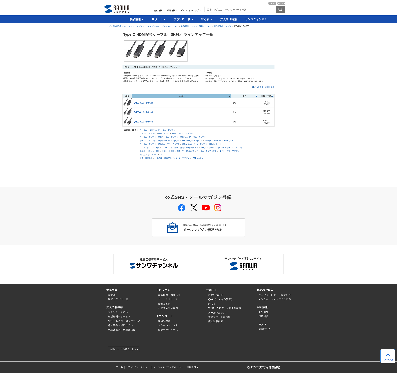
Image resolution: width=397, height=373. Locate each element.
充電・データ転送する (189, 148)
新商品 (112, 295)
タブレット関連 (168, 151)
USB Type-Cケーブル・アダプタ (162, 130)
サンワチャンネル (256, 19)
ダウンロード (182, 19)
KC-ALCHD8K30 (144, 112)
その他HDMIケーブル (213, 141)
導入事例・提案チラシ (120, 325)
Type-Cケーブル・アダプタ (182, 133)
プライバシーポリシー (138, 367)
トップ (107, 26)
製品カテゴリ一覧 (118, 299)
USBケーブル (163, 133)
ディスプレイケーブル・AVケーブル (161, 26)
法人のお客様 (114, 307)
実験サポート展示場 (219, 317)
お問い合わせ (215, 295)
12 (161, 155)
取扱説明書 (164, 320)
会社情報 (158, 10)
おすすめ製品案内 (168, 308)
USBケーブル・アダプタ (168, 137)
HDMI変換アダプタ (222, 26)
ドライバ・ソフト (168, 325)
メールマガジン (217, 312)
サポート (157, 19)
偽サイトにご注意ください (123, 349)
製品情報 (135, 19)
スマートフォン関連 (170, 148)
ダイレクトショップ (190, 10)
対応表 (205, 19)
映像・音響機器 (146, 158)
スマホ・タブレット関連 (149, 148)
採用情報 (171, 10)
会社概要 (264, 312)
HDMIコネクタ (215, 144)
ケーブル (143, 130)
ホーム (119, 367)
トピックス (163, 290)
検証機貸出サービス (119, 316)
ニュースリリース (168, 299)
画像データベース (168, 329)
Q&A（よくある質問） (221, 299)
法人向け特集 (228, 19)
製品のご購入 (265, 290)
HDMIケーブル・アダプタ (192, 141)
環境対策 (264, 316)
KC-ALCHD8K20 (144, 103)
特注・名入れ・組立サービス (124, 320)
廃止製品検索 (215, 321)
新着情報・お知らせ (169, 295)
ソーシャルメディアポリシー (168, 367)
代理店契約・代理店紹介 (122, 329)
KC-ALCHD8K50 (144, 122)
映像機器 (158, 158)
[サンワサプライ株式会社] (116, 9)
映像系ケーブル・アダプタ (169, 141)
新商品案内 (144, 155)
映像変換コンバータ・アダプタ (194, 144)
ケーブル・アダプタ (133, 26)
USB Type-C (229, 141)
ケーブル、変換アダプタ (210, 148)
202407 (154, 155)
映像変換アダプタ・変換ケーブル (196, 26)
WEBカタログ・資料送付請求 (224, 308)
